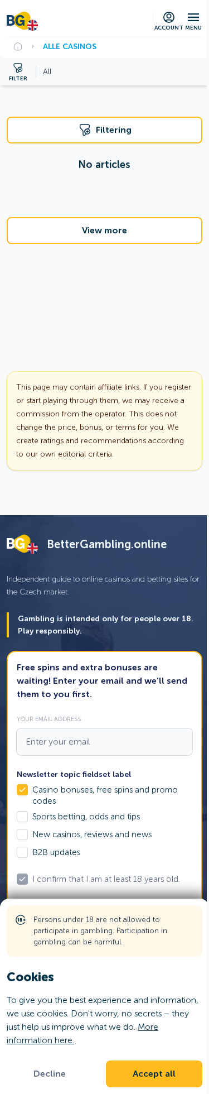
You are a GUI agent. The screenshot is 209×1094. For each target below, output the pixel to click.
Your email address (49, 719)
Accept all (154, 1074)
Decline (49, 1074)
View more (104, 230)
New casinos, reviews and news (92, 834)
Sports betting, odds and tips (86, 816)
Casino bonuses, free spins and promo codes (105, 795)
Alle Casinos (69, 46)
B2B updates (56, 852)
